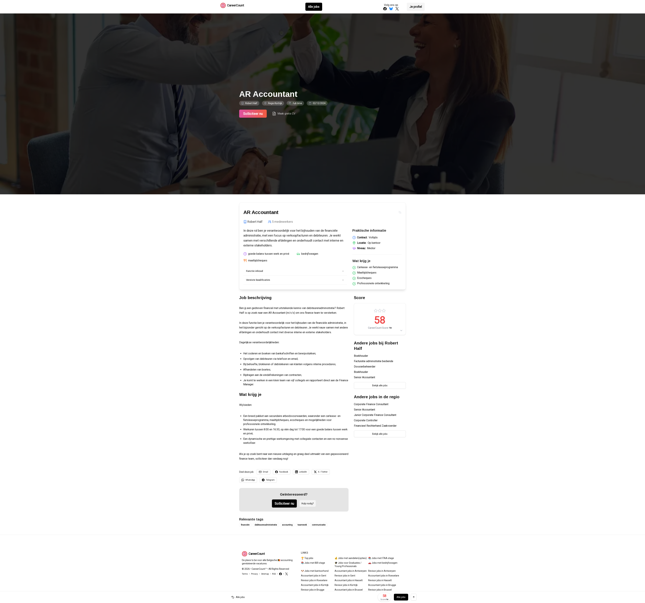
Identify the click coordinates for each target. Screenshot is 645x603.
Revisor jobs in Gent (345, 575)
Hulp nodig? (308, 503)
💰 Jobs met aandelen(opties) (351, 558)
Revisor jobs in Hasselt (380, 580)
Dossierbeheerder (364, 366)
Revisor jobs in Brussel (380, 589)
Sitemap (265, 574)
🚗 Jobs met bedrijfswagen (382, 562)
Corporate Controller (366, 420)
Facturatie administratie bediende (373, 361)
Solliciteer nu (253, 114)
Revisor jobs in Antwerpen (382, 571)
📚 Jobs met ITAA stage (381, 558)
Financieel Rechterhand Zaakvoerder (375, 425)
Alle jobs (313, 6)
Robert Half (251, 103)
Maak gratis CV (286, 113)
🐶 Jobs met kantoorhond (315, 571)
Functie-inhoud (254, 271)
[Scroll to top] (414, 597)
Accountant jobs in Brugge (382, 585)
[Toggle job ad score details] (401, 330)
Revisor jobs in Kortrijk (346, 585)
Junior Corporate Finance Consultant (375, 415)
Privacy (254, 574)
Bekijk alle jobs (380, 385)
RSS (274, 574)
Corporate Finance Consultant (371, 404)
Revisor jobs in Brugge (312, 589)
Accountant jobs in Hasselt (349, 580)
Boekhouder (361, 355)
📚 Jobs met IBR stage (313, 562)
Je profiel (416, 6)
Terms (245, 574)
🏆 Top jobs (307, 558)
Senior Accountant (364, 377)
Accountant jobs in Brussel (349, 589)
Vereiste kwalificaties (258, 280)
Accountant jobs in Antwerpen (351, 571)
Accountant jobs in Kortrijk (315, 585)
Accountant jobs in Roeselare (383, 575)
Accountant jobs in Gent (313, 575)
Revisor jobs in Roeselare (314, 580)
